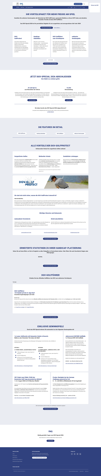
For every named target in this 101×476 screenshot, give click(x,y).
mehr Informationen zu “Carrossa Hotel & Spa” (47, 365)
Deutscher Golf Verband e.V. (17, 459)
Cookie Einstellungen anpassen (73, 471)
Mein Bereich (15, 457)
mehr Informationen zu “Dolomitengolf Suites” (23, 365)
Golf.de (17, 7)
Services (22, 7)
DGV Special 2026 (29, 7)
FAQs (13, 453)
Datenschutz (81, 471)
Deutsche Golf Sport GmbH (17, 461)
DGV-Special (15, 455)
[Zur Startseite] (17, 3)
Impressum (86, 471)
